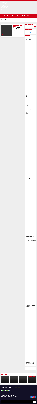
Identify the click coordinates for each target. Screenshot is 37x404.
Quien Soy (3, 17)
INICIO (4, 15)
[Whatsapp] (2, 390)
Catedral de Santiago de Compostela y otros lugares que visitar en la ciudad (30, 93)
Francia (18, 25)
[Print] (8, 390)
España (14, 25)
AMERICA (8, 15)
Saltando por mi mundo (7, 395)
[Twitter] (5, 390)
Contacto (28, 15)
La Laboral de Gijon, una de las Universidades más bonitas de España (30, 363)
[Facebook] (1, 390)
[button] (34, 16)
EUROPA (13, 15)
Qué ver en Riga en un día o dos (30, 298)
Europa (16, 25)
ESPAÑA (17, 15)
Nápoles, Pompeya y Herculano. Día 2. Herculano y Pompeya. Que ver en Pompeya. (31, 110)
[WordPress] (4, 390)
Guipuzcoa (21, 25)
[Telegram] (9, 390)
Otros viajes (28, 35)
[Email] (7, 390)
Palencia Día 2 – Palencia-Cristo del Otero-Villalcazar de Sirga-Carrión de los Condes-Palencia (31, 241)
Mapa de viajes (23, 15)
